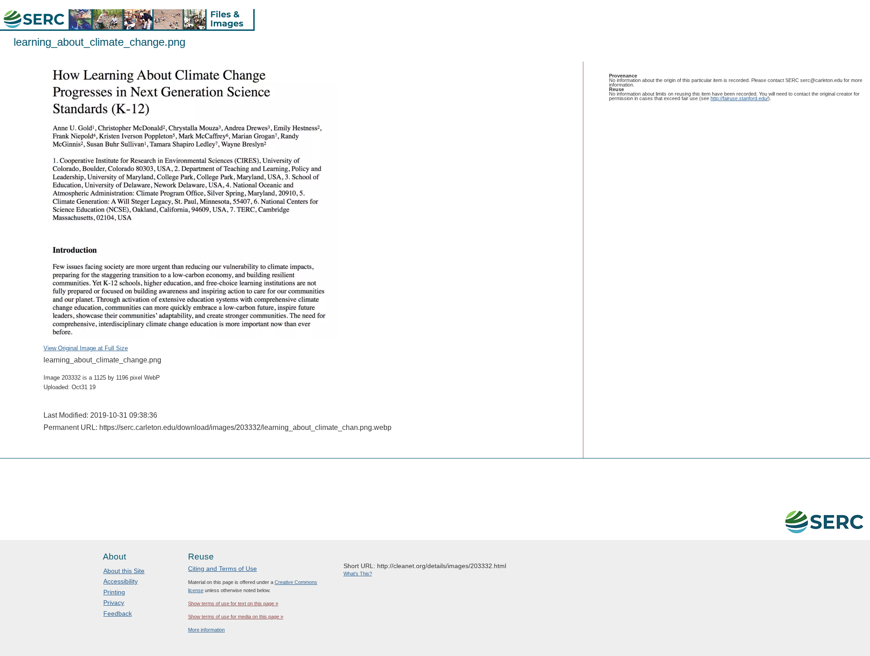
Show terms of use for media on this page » (235, 616)
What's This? (357, 573)
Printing (114, 592)
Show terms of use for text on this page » (233, 603)
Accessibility (120, 581)
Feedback (117, 613)
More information (206, 629)
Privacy (113, 602)
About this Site (124, 570)
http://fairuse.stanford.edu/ (739, 98)
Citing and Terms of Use (222, 568)
